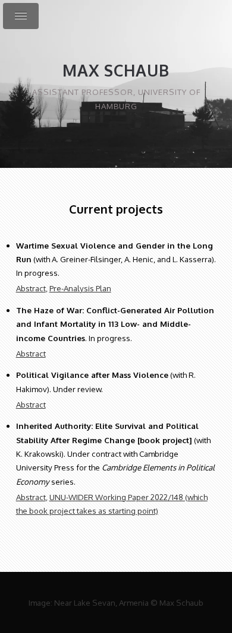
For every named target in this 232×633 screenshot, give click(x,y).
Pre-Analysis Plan (80, 288)
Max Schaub (116, 70)
